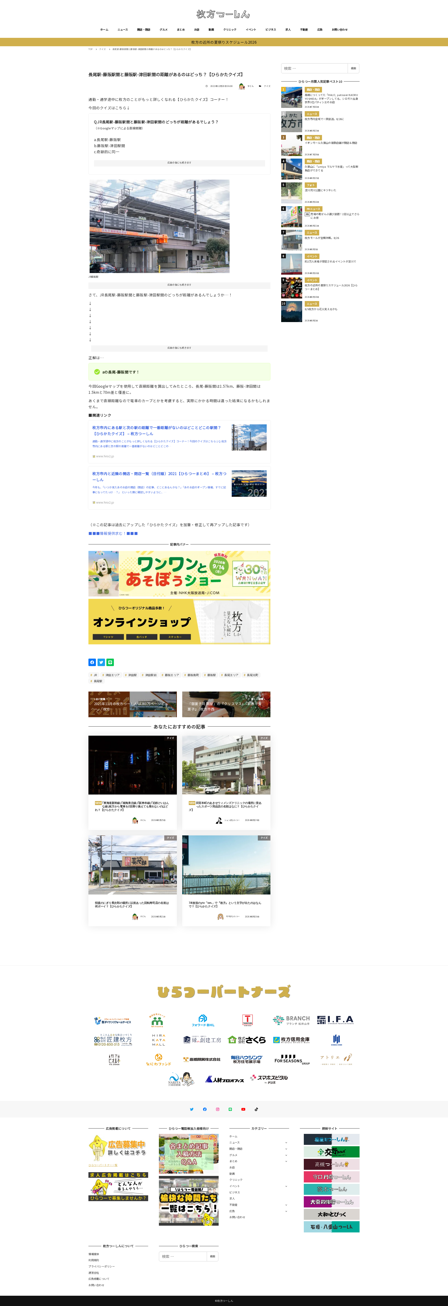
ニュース (123, 29)
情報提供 (93, 1254)
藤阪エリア (171, 675)
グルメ (164, 29)
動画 (211, 29)
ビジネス (271, 29)
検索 (353, 68)
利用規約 (93, 1260)
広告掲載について (98, 1279)
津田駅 (132, 675)
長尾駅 (97, 681)
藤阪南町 (193, 675)
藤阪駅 (211, 675)
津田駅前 (150, 675)
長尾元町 (252, 675)
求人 (288, 29)
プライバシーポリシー (101, 1266)
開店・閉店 (143, 29)
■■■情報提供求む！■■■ (113, 533)
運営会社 (93, 1272)
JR (95, 675)
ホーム (104, 29)
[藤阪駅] (159, 224)
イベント (251, 29)
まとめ (181, 29)
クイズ (267, 86)
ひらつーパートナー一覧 (102, 1165)
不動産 (304, 29)
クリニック (229, 29)
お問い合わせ (340, 29)
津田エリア (112, 675)
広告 (320, 29)
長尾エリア (231, 675)
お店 (197, 29)
